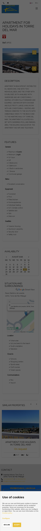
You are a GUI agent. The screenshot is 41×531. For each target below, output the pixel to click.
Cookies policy (7, 513)
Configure (6, 518)
